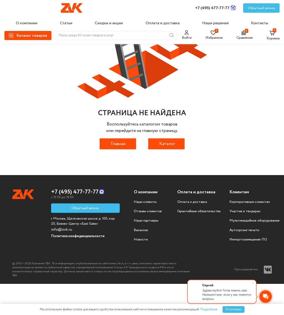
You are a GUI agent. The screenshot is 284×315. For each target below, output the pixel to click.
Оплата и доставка (163, 23)
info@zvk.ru (61, 229)
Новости (141, 239)
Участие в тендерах (244, 211)
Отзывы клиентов (148, 211)
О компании (26, 23)
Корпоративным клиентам (249, 202)
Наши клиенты (145, 202)
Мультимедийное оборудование (254, 220)
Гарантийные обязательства (199, 211)
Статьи (66, 23)
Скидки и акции (109, 23)
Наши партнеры (146, 220)
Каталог (167, 144)
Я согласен (233, 309)
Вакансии (141, 230)
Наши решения (215, 23)
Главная (118, 144)
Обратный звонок (261, 8)
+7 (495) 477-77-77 (212, 8)
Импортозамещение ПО (248, 239)
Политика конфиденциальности (78, 236)
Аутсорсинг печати (244, 230)
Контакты (259, 23)
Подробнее (208, 309)
